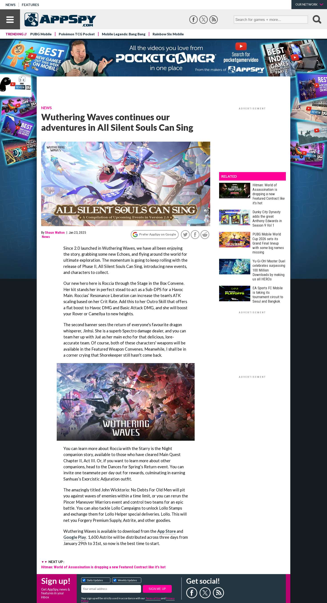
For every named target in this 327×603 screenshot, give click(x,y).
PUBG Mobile (41, 34)
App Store (166, 531)
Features (30, 5)
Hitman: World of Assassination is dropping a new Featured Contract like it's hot (103, 567)
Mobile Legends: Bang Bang (123, 34)
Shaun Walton (55, 233)
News (11, 5)
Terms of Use (153, 598)
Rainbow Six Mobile (168, 34)
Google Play (74, 537)
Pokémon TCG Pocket (77, 34)
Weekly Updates (127, 580)
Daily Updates (95, 580)
